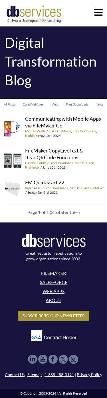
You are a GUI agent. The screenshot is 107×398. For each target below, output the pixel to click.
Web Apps (53, 291)
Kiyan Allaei (33, 188)
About (53, 300)
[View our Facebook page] (53, 359)
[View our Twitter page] (63, 359)
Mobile (30, 135)
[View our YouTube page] (42, 359)
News (99, 104)
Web (55, 104)
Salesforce (53, 282)
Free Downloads (84, 131)
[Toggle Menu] (98, 12)
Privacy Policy (89, 374)
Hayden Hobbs (36, 163)
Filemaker (53, 273)
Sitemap (34, 374)
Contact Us (15, 374)
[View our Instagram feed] (73, 359)
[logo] (34, 14)
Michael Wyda (35, 131)
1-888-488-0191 (59, 374)
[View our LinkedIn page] (32, 359)
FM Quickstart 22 (44, 182)
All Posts (9, 104)
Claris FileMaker (60, 131)
